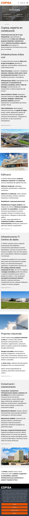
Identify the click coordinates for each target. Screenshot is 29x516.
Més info (14, 513)
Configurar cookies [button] (14, 510)
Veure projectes (5, 125)
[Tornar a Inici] (6, 3)
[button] (18, 3)
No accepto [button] (14, 507)
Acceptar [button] (14, 504)
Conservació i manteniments (7, 15)
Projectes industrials (19, 15)
